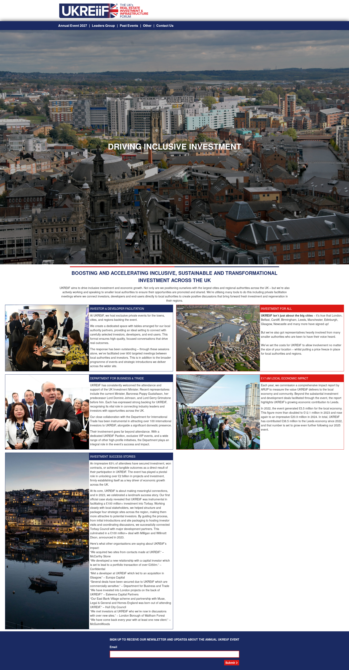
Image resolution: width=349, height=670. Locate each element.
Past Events (129, 25)
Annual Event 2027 (72, 25)
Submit (230, 663)
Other (147, 25)
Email (113, 647)
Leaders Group (103, 25)
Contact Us (164, 25)
